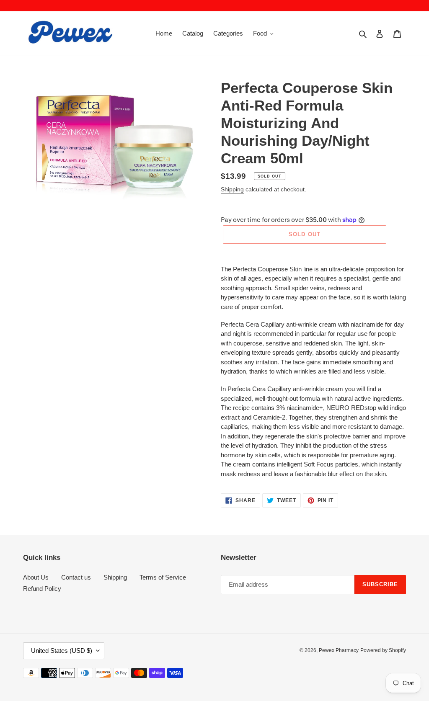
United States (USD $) (61, 650)
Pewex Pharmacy (339, 650)
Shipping (232, 189)
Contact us (76, 577)
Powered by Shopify (383, 650)
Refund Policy (42, 588)
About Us (36, 577)
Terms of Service (163, 577)
